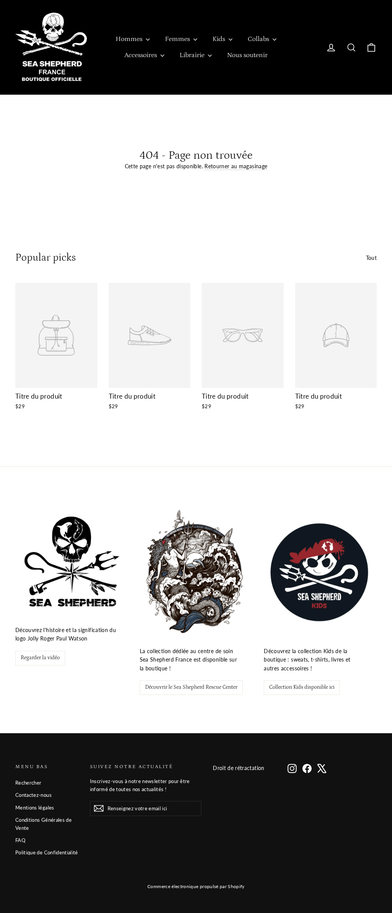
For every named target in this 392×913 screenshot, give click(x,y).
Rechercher (28, 783)
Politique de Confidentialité (46, 852)
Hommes (130, 39)
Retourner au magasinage (235, 166)
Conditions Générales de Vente (43, 824)
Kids (219, 39)
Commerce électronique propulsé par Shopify (196, 886)
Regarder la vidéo (40, 658)
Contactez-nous (33, 795)
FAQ (20, 840)
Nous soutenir (247, 55)
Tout (371, 258)
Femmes (178, 39)
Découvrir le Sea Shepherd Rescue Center (191, 687)
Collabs (259, 39)
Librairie (193, 55)
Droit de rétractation (238, 768)
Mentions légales (34, 808)
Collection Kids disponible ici (302, 687)
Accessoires (141, 55)
